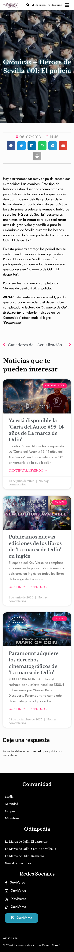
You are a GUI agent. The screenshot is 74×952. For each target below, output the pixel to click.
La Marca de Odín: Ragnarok (24, 856)
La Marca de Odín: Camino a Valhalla (30, 849)
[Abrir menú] (67, 5)
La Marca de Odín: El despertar (26, 841)
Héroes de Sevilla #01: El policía (27, 288)
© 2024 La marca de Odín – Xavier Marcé (31, 945)
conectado (36, 751)
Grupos (10, 811)
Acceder (40, 5)
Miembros (12, 818)
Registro (56, 5)
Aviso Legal (11, 938)
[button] (11, 145)
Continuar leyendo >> (28, 470)
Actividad (11, 804)
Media (9, 796)
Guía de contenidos (18, 863)
